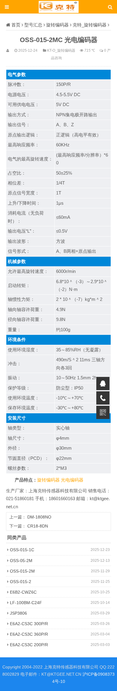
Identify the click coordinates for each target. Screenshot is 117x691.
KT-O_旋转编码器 (61, 50)
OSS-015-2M (22, 571)
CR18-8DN (37, 526)
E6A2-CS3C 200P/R (29, 644)
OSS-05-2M (21, 560)
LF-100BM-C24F (26, 602)
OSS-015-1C (22, 549)
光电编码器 (72, 480)
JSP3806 (18, 613)
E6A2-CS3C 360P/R (29, 634)
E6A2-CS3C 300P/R (29, 623)
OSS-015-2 (20, 581)
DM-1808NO (39, 517)
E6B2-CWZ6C (23, 592)
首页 (15, 24)
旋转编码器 (57, 24)
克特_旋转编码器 (89, 24)
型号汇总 (33, 24)
